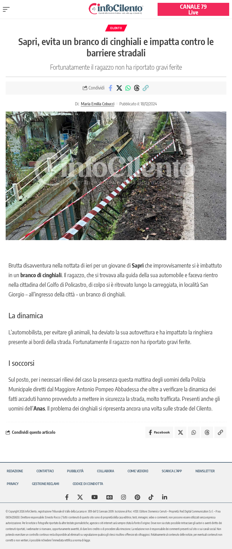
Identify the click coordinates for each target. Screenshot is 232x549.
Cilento (116, 28)
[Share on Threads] (137, 88)
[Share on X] (119, 88)
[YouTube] (94, 497)
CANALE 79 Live (193, 9)
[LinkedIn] (165, 497)
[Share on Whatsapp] (128, 88)
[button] (7, 9)
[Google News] (109, 497)
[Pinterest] (137, 497)
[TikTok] (151, 497)
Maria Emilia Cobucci (97, 103)
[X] (80, 497)
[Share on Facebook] (110, 88)
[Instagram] (124, 497)
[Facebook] (67, 497)
